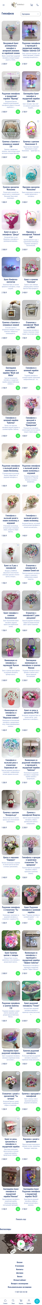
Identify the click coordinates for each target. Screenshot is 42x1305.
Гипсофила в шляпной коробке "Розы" (31, 370)
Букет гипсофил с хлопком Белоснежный (11, 615)
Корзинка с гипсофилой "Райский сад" (31, 234)
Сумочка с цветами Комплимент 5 (31, 142)
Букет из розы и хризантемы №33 (31, 711)
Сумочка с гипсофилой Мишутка (31, 813)
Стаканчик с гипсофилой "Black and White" (31, 325)
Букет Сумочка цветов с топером (11, 954)
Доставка (19, 1273)
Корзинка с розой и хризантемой (31, 1140)
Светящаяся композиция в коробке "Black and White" (11, 371)
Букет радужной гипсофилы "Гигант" (31, 1004)
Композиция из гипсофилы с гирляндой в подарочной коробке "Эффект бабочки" (31, 957)
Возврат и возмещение (19, 1283)
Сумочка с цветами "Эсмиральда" (11, 813)
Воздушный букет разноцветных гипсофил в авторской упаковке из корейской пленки (11, 48)
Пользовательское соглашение (19, 1287)
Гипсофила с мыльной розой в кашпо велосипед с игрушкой (11, 519)
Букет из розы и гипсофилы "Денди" (10, 233)
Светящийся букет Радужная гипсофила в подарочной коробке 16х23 (31, 1192)
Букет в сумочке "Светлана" (31, 280)
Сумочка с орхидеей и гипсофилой (31, 1094)
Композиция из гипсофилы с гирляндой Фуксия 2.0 (11, 664)
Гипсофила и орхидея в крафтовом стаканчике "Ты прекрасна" (31, 861)
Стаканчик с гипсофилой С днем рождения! (31, 615)
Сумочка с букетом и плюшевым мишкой (10, 323)
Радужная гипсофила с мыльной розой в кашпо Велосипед (11, 468)
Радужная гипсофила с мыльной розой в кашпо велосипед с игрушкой (31, 469)
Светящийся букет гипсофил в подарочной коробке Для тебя (31, 97)
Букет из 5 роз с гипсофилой (11, 566)
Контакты (19, 1269)
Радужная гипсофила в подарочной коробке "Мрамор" (11, 96)
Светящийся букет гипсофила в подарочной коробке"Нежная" (11, 1192)
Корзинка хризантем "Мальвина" (31, 188)
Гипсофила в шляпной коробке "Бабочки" (11, 420)
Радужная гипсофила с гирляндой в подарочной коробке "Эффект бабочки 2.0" (31, 47)
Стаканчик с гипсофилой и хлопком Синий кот (31, 568)
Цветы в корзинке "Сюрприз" (11, 858)
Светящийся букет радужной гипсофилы (11, 1052)
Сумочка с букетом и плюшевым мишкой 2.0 (10, 144)
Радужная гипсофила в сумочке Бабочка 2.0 (11, 1005)
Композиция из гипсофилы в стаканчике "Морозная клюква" (11, 714)
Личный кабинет (19, 1280)
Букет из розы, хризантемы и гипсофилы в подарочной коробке (10, 1142)
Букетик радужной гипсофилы (31, 1052)
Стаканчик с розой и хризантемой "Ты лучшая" (10, 1096)
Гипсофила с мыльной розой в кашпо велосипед (31, 518)
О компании (19, 1265)
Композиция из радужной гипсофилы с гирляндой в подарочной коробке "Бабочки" (31, 765)
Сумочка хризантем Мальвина (11, 188)
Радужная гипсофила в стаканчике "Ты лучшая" (11, 910)
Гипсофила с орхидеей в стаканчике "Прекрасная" (31, 421)
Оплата (19, 1276)
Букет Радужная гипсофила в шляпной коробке (31, 910)
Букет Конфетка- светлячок (11, 280)
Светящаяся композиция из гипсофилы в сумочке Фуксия (31, 664)
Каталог (20, 1262)
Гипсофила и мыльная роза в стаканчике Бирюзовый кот (11, 764)
